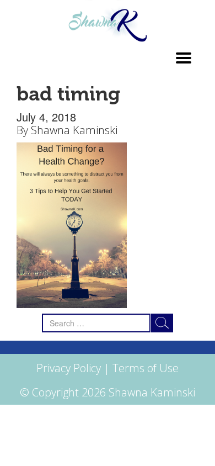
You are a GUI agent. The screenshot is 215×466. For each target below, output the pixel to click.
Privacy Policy (68, 368)
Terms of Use (145, 368)
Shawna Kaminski (74, 130)
